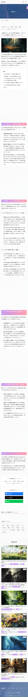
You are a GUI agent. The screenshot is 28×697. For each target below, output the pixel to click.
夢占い (13, 688)
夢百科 (3, 2)
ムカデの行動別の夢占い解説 (10, 80)
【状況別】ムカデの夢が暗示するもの (12, 76)
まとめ (5, 87)
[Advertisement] (14, 105)
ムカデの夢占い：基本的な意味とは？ (12, 74)
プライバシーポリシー (12, 692)
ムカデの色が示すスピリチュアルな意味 (12, 78)
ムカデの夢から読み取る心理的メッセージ (13, 82)
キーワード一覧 (19, 688)
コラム (25, 688)
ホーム (9, 688)
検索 (23, 2)
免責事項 (18, 692)
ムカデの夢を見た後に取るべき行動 (12, 85)
